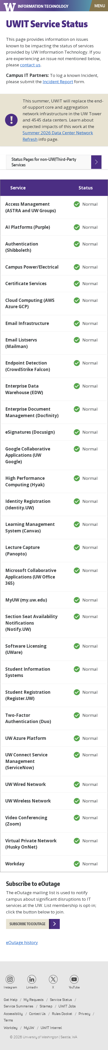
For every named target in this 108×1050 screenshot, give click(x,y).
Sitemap (46, 1006)
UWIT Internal (51, 1028)
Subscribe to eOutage (27, 924)
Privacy (84, 1014)
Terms (8, 1020)
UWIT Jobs (67, 1006)
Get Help (10, 1000)
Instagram (10, 987)
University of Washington (10, 5)
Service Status (61, 1000)
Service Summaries (18, 1006)
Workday (11, 1028)
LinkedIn (32, 987)
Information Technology (43, 6)
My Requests (34, 1000)
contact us (30, 65)
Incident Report (58, 81)
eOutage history (22, 942)
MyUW (29, 1028)
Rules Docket (62, 1014)
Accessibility (13, 1014)
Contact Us (37, 1014)
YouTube (74, 987)
